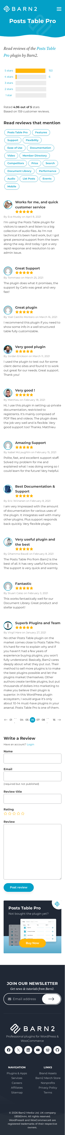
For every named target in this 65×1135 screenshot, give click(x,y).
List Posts (29, 178)
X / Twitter (18, 1050)
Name (8, 751)
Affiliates (17, 1087)
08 (43, 719)
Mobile (11, 186)
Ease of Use (14, 147)
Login (30, 744)
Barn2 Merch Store (47, 1078)
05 (27, 719)
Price (34, 163)
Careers (17, 1083)
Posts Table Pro (17, 132)
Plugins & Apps (17, 1073)
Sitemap (17, 1092)
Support (12, 140)
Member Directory (35, 155)
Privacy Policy (48, 1087)
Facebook (9, 1050)
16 (54, 719)
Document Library (19, 171)
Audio (11, 178)
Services (16, 1078)
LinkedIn (28, 1050)
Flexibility (32, 140)
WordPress (48, 1050)
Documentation (40, 147)
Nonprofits (48, 1083)
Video (11, 155)
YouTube (38, 1050)
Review (9, 821)
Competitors (15, 163)
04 (21, 719)
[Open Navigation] (59, 9)
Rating (9, 809)
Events (47, 178)
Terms (48, 1092)
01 (11, 719)
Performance (47, 171)
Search (50, 163)
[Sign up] (51, 999)
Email (8, 769)
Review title (13, 791)
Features (41, 132)
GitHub (57, 1050)
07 (38, 719)
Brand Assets (48, 1073)
